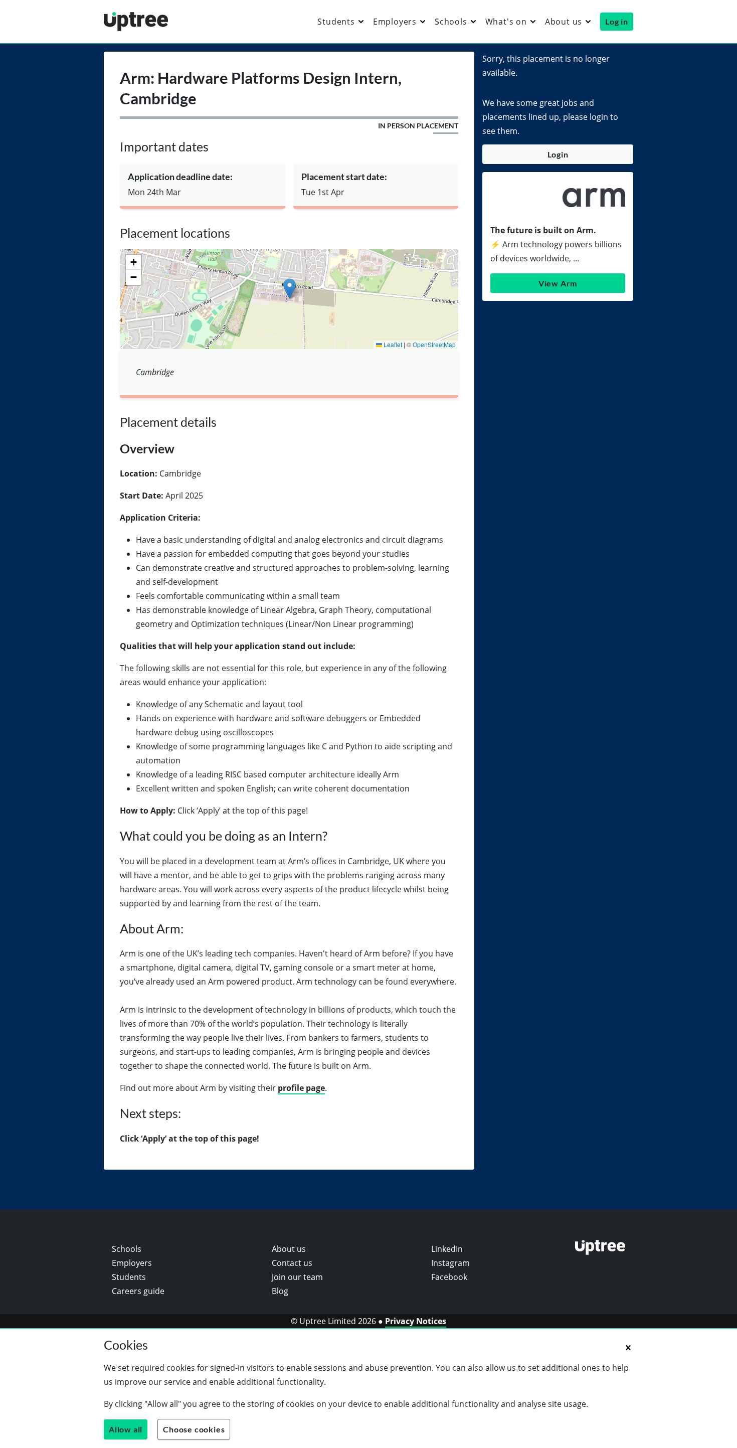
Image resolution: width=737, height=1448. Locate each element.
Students (335, 22)
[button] (289, 288)
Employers (395, 22)
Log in (616, 21)
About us (563, 22)
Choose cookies (194, 1429)
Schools (451, 22)
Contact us (292, 1262)
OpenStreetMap (434, 344)
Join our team (297, 1276)
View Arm (557, 283)
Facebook (449, 1276)
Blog (280, 1291)
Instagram (450, 1262)
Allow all (125, 1429)
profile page (301, 1087)
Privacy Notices (415, 1321)
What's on (506, 22)
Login (558, 154)
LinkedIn (447, 1248)
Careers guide (138, 1291)
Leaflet (392, 344)
